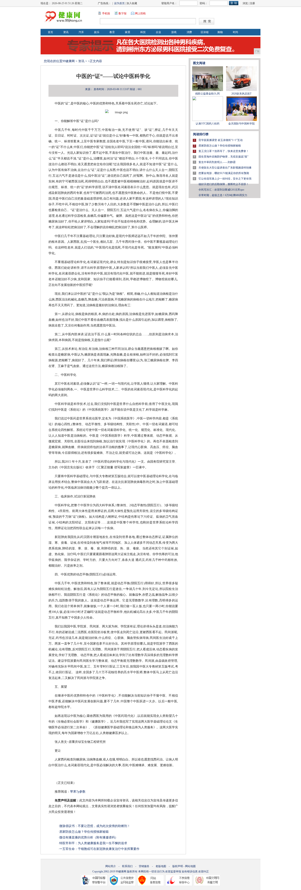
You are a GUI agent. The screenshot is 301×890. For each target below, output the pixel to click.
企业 (158, 32)
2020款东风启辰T (241, 93)
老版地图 (161, 866)
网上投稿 (140, 13)
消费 (189, 32)
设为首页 (119, 3)
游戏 (174, 32)
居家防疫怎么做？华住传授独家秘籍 (84, 831)
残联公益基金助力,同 (207, 93)
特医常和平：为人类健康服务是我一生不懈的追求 (93, 843)
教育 (112, 32)
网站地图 (190, 866)
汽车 (81, 32)
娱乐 (96, 32)
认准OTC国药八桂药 (207, 123)
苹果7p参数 (77, 791)
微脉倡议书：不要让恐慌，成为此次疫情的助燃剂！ (94, 826)
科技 (143, 32)
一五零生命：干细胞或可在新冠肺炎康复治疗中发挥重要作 (99, 849)
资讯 (66, 32)
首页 (50, 32)
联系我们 (127, 866)
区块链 (205, 32)
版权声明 (177, 866)
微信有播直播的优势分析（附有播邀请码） (88, 837)
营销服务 (144, 866)
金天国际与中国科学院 (241, 123)
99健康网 (68, 61)
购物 (220, 32)
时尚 (235, 32)
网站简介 (110, 866)
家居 (127, 32)
